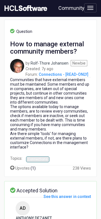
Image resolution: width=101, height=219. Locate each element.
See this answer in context (67, 196)
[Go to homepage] (24, 8)
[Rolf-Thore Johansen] (17, 65)
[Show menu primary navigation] (90, 7)
